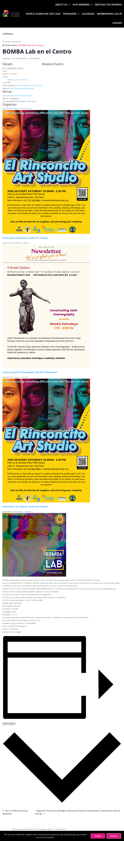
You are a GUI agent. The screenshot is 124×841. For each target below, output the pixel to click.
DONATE (117, 23)
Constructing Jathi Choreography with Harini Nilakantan (29, 372)
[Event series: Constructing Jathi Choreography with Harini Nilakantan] (29, 377)
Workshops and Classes (32, 85)
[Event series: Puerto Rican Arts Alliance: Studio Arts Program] (30, 243)
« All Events (7, 34)
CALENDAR (88, 13)
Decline (114, 836)
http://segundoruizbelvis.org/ (22, 88)
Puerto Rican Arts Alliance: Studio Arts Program (25, 238)
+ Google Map (30, 101)
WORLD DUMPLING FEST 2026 (43, 13)
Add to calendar (9, 724)
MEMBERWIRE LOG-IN (109, 13)
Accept (98, 836)
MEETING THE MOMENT (108, 4)
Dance (19, 85)
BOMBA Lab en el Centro (17, 80)
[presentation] (46, 233)
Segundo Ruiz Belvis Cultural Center (17, 95)
